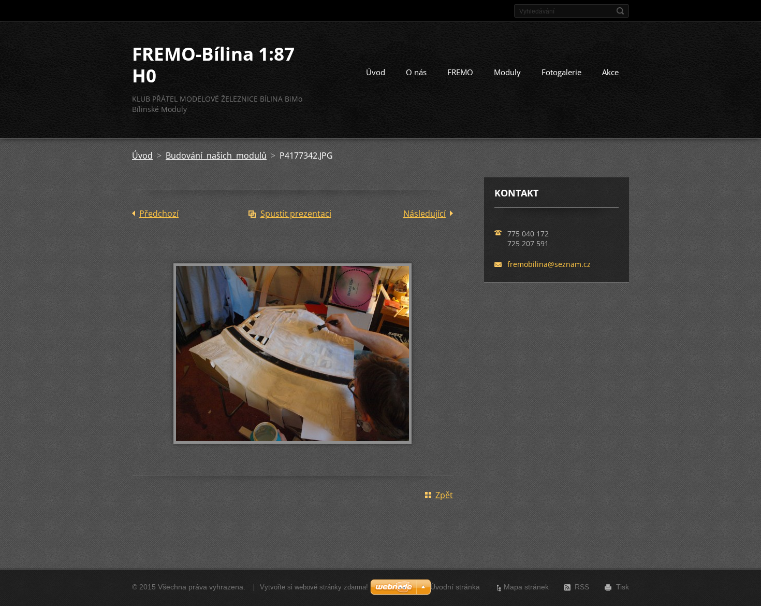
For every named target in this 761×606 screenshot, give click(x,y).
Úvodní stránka (455, 587)
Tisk (622, 587)
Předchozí (159, 213)
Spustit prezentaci (295, 213)
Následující (424, 213)
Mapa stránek (526, 587)
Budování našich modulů (216, 155)
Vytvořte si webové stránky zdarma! (314, 587)
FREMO (460, 72)
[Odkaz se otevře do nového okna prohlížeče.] (292, 451)
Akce (610, 72)
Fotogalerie (561, 72)
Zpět (444, 495)
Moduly (507, 72)
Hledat (620, 11)
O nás (416, 72)
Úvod (375, 72)
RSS (582, 587)
